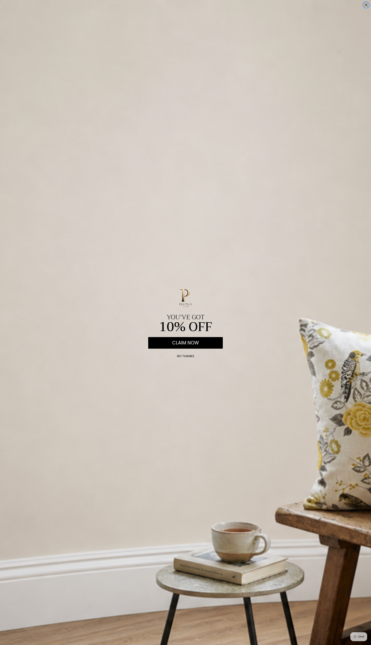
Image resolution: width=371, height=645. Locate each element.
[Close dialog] (366, 5)
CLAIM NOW (185, 343)
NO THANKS (185, 355)
